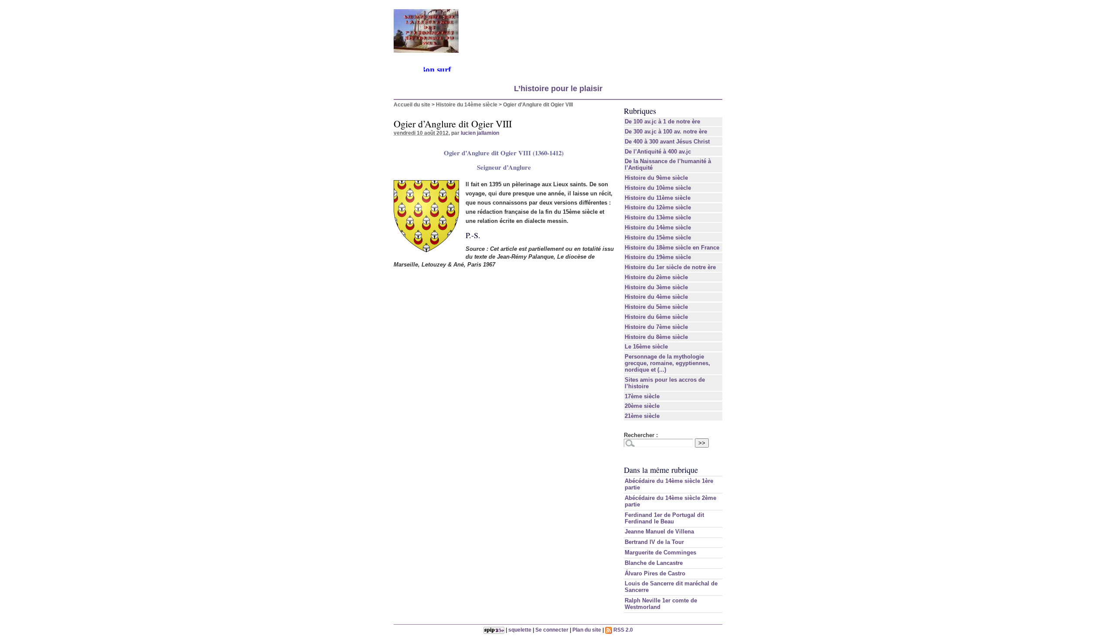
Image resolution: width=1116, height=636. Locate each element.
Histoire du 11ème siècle (658, 198)
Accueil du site (412, 104)
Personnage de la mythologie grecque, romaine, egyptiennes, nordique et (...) (667, 363)
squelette (519, 630)
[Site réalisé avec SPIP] (493, 630)
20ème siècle (642, 406)
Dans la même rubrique (661, 470)
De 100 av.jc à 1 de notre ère (662, 121)
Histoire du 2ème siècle (656, 277)
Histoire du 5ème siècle (656, 307)
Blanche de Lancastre (654, 563)
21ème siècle (642, 416)
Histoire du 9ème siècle (656, 177)
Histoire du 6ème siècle (656, 317)
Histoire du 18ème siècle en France (672, 247)
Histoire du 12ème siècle (658, 207)
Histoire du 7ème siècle (656, 327)
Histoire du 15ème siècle (658, 237)
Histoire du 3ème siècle (656, 287)
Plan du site (586, 630)
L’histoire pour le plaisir (558, 88)
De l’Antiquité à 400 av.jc (658, 151)
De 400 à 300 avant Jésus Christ (667, 141)
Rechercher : (641, 435)
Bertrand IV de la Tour (654, 542)
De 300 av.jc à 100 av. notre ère (666, 131)
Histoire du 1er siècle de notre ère (670, 267)
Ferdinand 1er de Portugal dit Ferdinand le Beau (664, 518)
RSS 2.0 (622, 630)
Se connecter (551, 630)
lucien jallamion (480, 133)
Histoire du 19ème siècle (658, 257)
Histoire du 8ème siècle (656, 337)
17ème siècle (642, 396)
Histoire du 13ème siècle (658, 217)
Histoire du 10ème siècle (658, 188)
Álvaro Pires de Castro (655, 573)
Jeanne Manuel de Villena (659, 531)
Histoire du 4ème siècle (656, 297)
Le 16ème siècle (646, 346)
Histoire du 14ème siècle (466, 104)
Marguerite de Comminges (660, 552)
